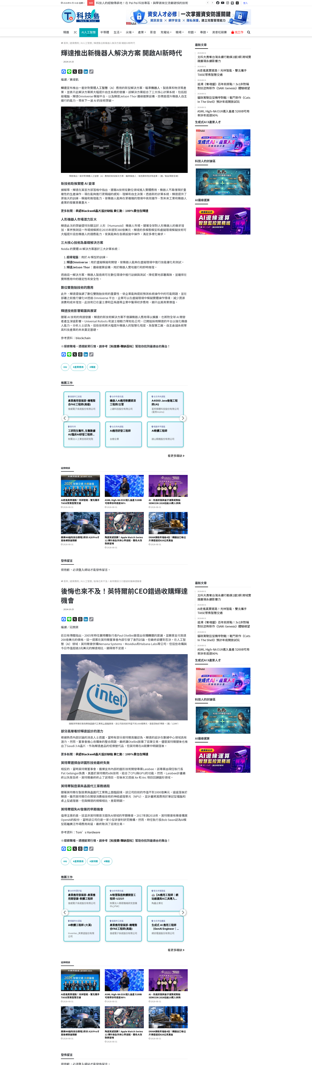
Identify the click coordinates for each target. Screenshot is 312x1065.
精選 (66, 32)
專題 (203, 32)
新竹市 (73, 426)
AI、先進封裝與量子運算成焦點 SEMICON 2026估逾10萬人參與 (165, 501)
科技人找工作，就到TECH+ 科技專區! (120, 3)
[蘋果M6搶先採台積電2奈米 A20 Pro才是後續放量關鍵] (80, 523)
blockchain (83, 338)
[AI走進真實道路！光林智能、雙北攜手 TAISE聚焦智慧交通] (80, 486)
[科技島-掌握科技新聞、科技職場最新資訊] (81, 16)
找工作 (238, 32)
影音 (153, 32)
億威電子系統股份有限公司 (81, 408)
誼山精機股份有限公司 (163, 439)
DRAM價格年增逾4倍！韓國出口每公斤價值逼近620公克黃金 (167, 539)
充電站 (165, 32)
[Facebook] (217, 3)
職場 (179, 32)
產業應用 (74, 43)
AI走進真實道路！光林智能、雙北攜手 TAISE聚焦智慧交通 (80, 501)
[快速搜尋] (248, 32)
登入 (245, 3)
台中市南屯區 (117, 396)
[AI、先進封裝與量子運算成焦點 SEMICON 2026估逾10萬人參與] (168, 486)
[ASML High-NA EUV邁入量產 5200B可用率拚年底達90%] (124, 486)
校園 (191, 32)
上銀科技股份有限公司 (121, 408)
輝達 (64, 88)
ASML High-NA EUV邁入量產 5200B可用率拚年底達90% (123, 501)
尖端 (129, 32)
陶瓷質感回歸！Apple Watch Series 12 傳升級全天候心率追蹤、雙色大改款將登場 (124, 540)
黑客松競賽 (219, 32)
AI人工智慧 (89, 32)
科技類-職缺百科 (121, 346)
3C (75, 32)
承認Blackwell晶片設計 (91, 211)
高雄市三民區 (76, 396)
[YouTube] (222, 3)
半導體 (104, 32)
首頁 (65, 43)
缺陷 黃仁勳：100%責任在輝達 (127, 211)
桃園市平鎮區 (159, 426)
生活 (116, 32)
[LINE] (232, 3)
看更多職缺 (175, 455)
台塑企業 (114, 439)
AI (66, 367)
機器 (154, 88)
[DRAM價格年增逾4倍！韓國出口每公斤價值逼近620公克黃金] (168, 523)
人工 (99, 88)
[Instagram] (227, 3)
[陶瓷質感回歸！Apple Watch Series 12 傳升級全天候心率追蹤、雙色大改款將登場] (124, 523)
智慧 (105, 88)
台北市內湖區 (117, 426)
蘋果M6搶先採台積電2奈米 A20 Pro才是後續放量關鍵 (80, 539)
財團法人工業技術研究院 (80, 439)
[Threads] (237, 3)
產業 (141, 32)
